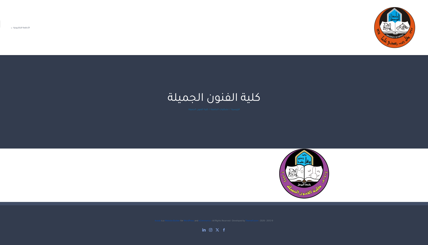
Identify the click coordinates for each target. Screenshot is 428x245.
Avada (158, 221)
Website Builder (172, 221)
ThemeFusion (251, 221)
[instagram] (210, 230)
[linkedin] (204, 230)
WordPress (189, 221)
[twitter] (217, 230)
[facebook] (224, 230)
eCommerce (205, 221)
